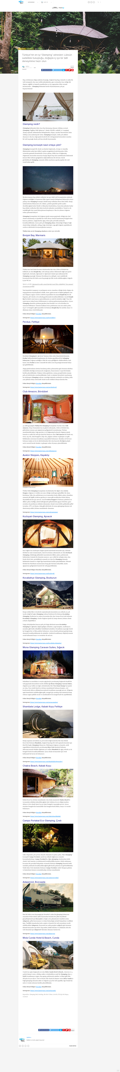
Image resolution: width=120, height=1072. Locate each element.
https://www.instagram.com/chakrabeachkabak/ (45, 816)
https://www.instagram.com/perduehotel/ (43, 387)
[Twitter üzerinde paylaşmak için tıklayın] (57, 70)
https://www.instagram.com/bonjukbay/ (43, 318)
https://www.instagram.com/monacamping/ (44, 702)
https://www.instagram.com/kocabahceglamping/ (46, 643)
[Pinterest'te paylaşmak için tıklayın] (66, 70)
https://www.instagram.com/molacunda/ (43, 990)
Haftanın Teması (38, 48)
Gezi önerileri (30, 48)
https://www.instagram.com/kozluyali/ (42, 573)
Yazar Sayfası (72, 1045)
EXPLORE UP (22, 48)
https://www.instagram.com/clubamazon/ (43, 451)
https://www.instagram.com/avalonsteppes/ (44, 512)
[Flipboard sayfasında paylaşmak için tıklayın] (70, 70)
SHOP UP (46, 2)
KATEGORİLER (31, 2)
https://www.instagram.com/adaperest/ (42, 933)
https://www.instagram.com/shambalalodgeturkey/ (46, 761)
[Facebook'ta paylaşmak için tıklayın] (46, 70)
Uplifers (27, 66)
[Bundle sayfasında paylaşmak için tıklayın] (72, 70)
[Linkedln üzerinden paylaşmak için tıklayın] (63, 70)
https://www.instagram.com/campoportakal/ (44, 878)
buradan (38, 314)
